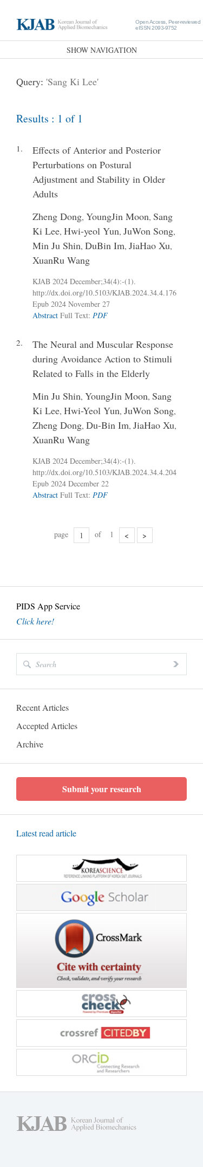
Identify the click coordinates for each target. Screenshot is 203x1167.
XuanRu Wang (61, 259)
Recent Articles (42, 707)
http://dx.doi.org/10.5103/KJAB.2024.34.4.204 (104, 472)
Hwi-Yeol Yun (92, 410)
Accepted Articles (46, 725)
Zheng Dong (57, 216)
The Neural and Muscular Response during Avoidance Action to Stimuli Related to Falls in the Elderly (102, 359)
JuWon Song (148, 230)
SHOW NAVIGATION (102, 50)
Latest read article (46, 833)
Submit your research (101, 788)
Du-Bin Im (107, 424)
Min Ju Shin (56, 245)
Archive (29, 744)
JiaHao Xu (149, 245)
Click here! (35, 621)
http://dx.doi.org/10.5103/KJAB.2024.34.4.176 (104, 292)
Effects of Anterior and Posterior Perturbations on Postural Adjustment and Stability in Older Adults (98, 171)
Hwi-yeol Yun (91, 230)
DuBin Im (105, 245)
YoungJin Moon (117, 216)
